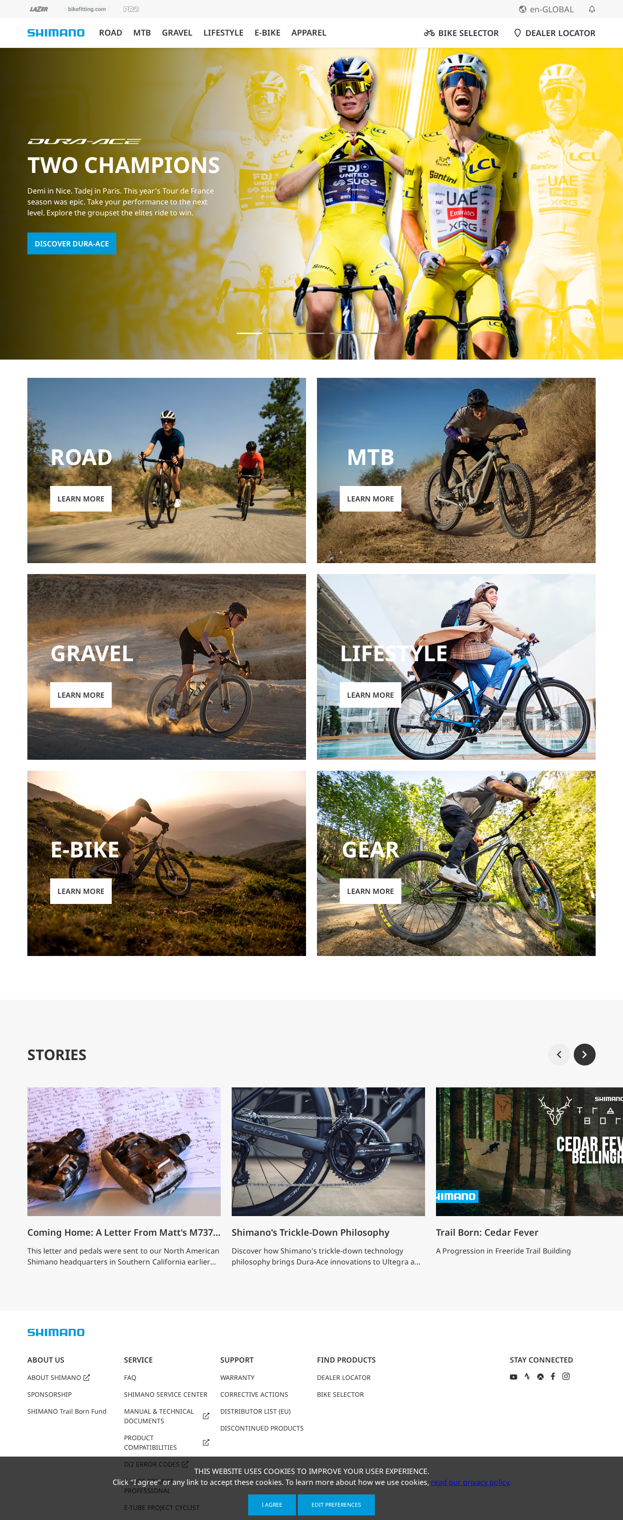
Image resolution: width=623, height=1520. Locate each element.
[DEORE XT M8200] (311, 333)
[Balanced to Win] (280, 333)
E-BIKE (267, 32)
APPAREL (309, 32)
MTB (142, 32)
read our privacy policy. (471, 1482)
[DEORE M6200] (342, 333)
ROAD (110, 32)
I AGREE (272, 1505)
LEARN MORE (80, 499)
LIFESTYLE (223, 32)
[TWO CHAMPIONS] (249, 333)
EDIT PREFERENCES (336, 1505)
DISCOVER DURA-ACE (72, 243)
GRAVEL (177, 32)
